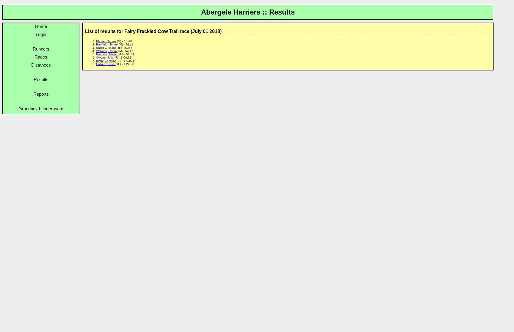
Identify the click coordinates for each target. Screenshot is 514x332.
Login (41, 34)
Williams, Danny (106, 51)
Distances (41, 64)
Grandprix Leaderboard (40, 108)
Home (41, 26)
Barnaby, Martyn (107, 54)
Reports (41, 94)
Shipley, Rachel (106, 47)
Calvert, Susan (106, 64)
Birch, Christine (106, 60)
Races (41, 56)
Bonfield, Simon (107, 44)
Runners (41, 48)
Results (41, 79)
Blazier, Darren (106, 41)
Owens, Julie (105, 57)
